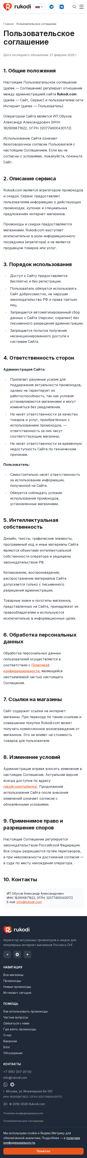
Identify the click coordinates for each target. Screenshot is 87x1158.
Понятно (43, 1151)
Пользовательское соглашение (23, 1121)
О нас (7, 1035)
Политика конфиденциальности (23, 1113)
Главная (8, 23)
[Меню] (81, 7)
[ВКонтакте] (61, 6)
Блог (6, 1047)
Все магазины (13, 975)
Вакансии (10, 1041)
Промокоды (12, 981)
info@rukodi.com (29, 902)
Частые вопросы (15, 1017)
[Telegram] (51, 6)
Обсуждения (12, 1053)
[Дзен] (27, 954)
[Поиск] (74, 6)
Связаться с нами (16, 1023)
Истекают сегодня (17, 992)
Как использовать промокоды (25, 1011)
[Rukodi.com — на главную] (17, 7)
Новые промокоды (17, 987)
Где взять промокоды (19, 1029)
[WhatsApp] (5, 1084)
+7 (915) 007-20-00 (17, 1071)
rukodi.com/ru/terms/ (20, 786)
